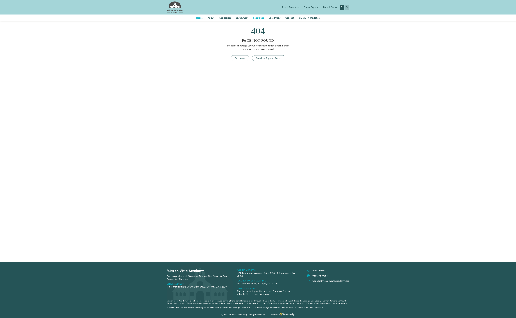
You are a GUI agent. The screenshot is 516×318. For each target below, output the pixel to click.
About (210, 18)
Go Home (240, 58)
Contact (289, 18)
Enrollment (275, 18)
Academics (225, 18)
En (342, 7)
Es (347, 7)
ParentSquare (311, 7)
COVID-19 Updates (309, 18)
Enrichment (242, 18)
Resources (258, 18)
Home (199, 18)
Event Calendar (290, 7)
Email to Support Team (268, 58)
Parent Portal (330, 7)
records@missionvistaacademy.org (330, 281)
